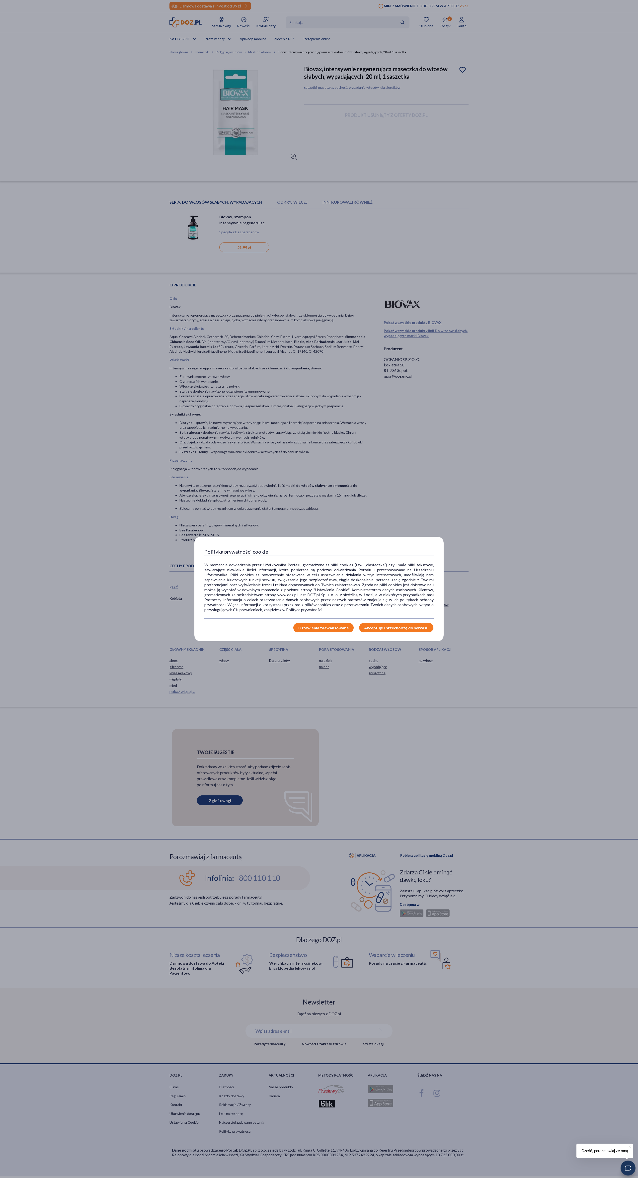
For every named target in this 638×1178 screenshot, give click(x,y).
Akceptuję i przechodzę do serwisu (396, 627)
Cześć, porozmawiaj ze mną (604, 1151)
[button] (628, 1168)
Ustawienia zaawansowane (323, 627)
